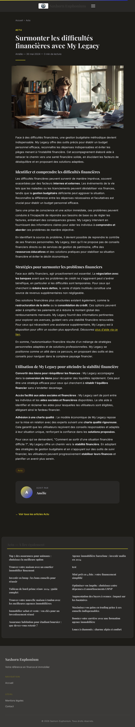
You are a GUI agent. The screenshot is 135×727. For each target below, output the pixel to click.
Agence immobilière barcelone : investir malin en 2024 (99, 557)
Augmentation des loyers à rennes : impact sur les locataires (98, 598)
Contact (9, 706)
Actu (28, 20)
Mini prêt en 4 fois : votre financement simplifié (94, 576)
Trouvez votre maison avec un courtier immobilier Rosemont (31, 568)
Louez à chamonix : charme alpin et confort (97, 629)
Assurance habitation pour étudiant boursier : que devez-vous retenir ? (35, 623)
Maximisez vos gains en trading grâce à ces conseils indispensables (97, 609)
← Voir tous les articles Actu (32, 514)
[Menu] (93, 6)
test (74, 567)
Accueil (19, 20)
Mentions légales (14, 700)
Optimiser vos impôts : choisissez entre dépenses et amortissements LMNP (94, 587)
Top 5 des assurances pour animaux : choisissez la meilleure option (30, 557)
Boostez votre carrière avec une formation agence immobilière (96, 620)
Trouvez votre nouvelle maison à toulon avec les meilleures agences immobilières (34, 601)
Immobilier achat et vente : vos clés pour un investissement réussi (34, 612)
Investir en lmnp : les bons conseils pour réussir (32, 579)
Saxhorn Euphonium (68, 5)
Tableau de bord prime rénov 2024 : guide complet (33, 590)
